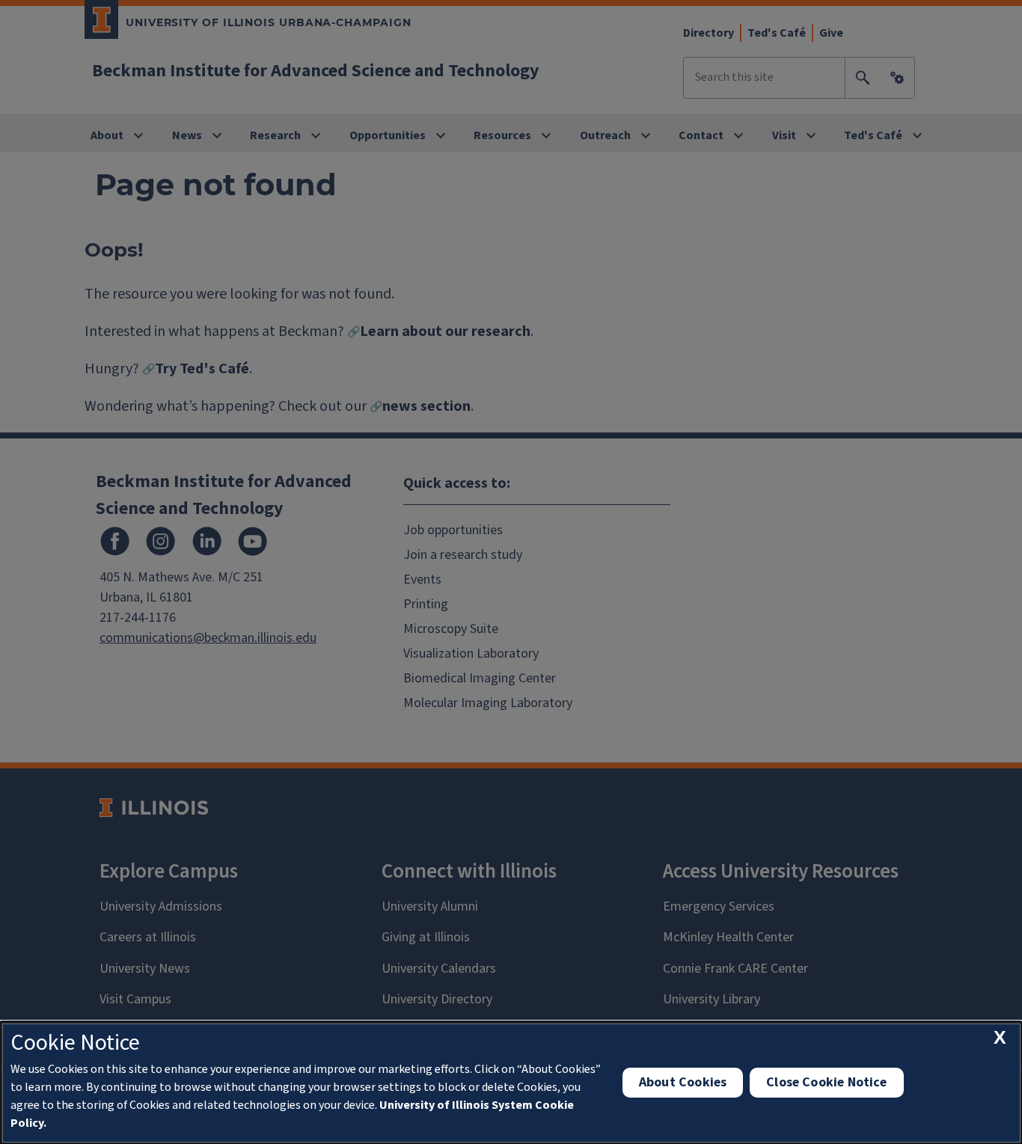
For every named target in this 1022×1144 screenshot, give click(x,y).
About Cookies (682, 1082)
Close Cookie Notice (826, 1082)
